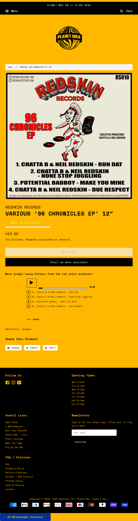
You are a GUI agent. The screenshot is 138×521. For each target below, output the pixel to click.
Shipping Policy (14, 468)
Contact (9, 489)
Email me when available (69, 262)
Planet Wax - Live (16, 434)
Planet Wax (83, 498)
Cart (129, 11)
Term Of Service (14, 485)
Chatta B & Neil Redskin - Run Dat (57, 292)
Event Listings (14, 438)
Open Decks (11, 422)
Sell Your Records (16, 430)
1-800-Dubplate (14, 426)
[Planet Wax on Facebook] (7, 383)
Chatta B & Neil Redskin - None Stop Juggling (64, 297)
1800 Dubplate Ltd (62, 498)
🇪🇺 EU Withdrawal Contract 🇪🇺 (25, 517)
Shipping (31, 239)
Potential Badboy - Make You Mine (57, 302)
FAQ (7, 464)
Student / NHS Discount (19, 476)
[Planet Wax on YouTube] (19, 383)
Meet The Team (13, 443)
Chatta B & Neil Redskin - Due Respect (60, 306)
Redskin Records (22, 207)
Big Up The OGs (14, 447)
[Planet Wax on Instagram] (13, 383)
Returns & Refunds (16, 472)
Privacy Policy (14, 480)
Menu (14, 11)
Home (10, 67)
